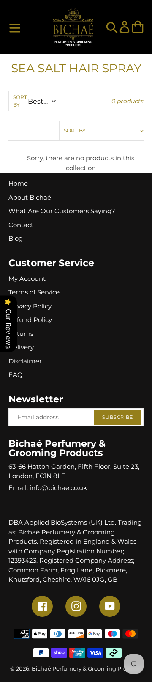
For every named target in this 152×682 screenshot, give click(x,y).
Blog (15, 238)
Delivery (21, 347)
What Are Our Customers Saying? (61, 211)
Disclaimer (25, 361)
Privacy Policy (30, 306)
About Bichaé (29, 197)
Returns (20, 334)
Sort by (20, 101)
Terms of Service (34, 292)
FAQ (15, 375)
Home (18, 183)
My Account (27, 279)
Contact (20, 225)
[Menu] (14, 27)
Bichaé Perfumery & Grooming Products (87, 668)
